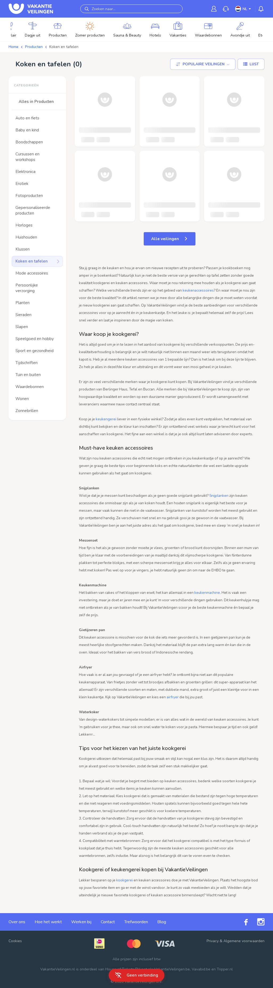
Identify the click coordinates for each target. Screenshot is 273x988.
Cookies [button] (15, 940)
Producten (34, 46)
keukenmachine (207, 592)
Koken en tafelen (63, 46)
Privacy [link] (213, 940)
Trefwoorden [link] (136, 922)
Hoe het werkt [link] (48, 922)
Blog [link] (161, 922)
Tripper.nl (225, 969)
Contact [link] (108, 922)
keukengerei (106, 419)
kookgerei (124, 880)
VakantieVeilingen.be (172, 969)
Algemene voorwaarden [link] (243, 940)
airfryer (173, 697)
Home (13, 46)
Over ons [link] (17, 922)
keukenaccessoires (198, 290)
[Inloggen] (213, 8)
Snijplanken (218, 495)
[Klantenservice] (226, 9)
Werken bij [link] (81, 922)
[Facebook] (241, 922)
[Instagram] (256, 922)
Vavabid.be (201, 969)
